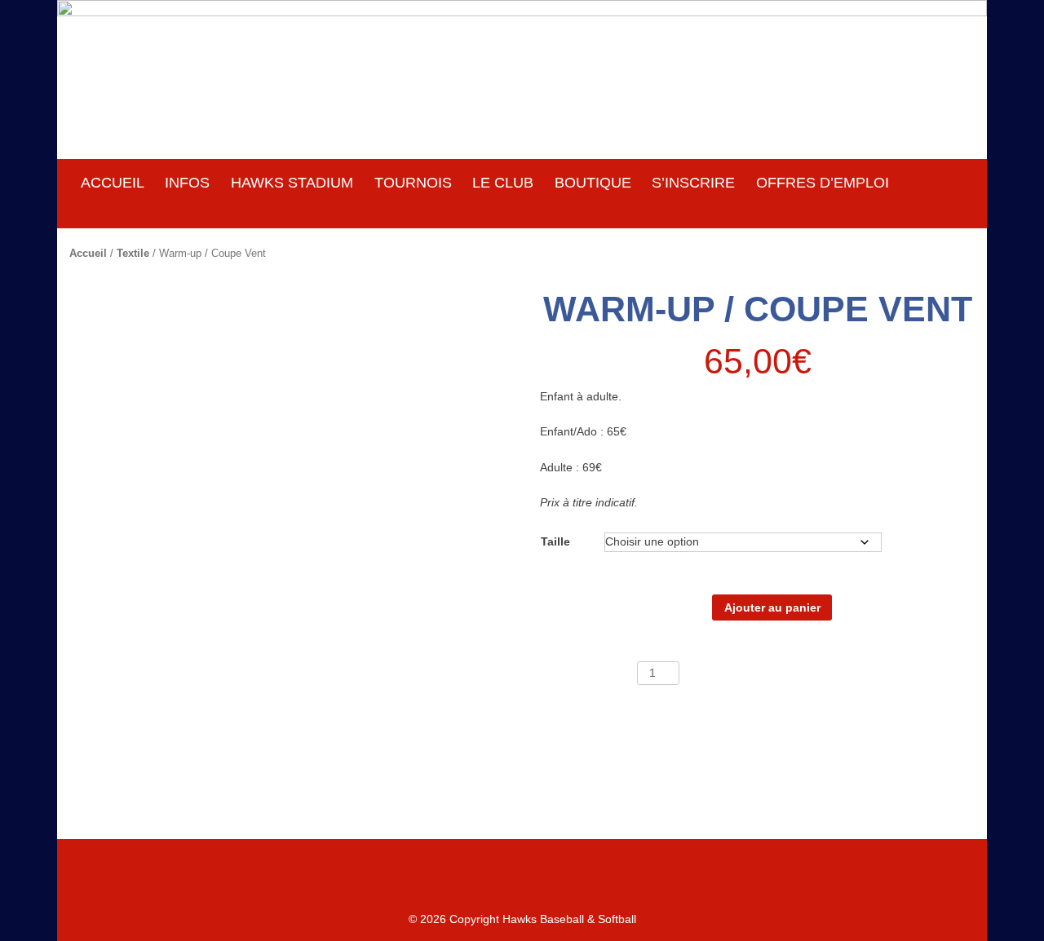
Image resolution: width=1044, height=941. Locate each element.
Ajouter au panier (772, 607)
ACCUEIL (112, 183)
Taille (555, 541)
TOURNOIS (413, 183)
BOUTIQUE (593, 183)
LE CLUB (502, 183)
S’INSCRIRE (693, 183)
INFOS (187, 183)
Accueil (88, 253)
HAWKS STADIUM (292, 183)
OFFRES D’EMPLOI (822, 183)
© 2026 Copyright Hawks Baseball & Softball (522, 919)
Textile (133, 253)
